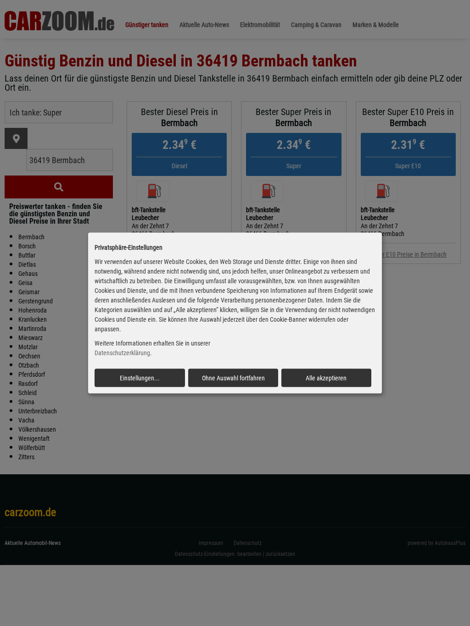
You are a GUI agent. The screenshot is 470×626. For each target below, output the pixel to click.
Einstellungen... (140, 377)
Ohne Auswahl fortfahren (233, 377)
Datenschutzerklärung (122, 353)
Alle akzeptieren (326, 377)
